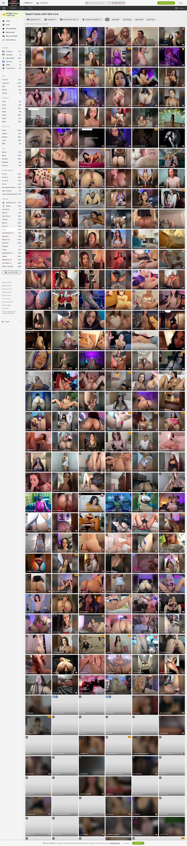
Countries (51, 19)
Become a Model (7, 302)
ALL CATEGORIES (13, 272)
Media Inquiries (7, 292)
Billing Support (6, 286)
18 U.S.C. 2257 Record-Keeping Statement (9, 312)
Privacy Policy (6, 295)
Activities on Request (92, 19)
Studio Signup (6, 305)
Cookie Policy (115, 843)
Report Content (7, 289)
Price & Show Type (69, 19)
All (107, 19)
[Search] (108, 2)
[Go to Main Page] (14, 3)
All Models (5, 308)
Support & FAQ (6, 282)
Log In (181, 3)
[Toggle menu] (3, 3)
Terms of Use (6, 298)
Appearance (34, 19)
